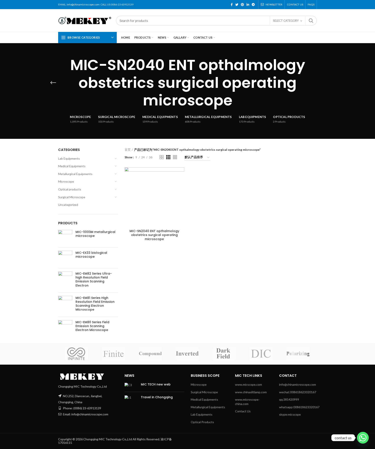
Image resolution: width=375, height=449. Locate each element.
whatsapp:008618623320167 (299, 407)
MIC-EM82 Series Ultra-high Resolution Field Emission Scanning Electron (94, 279)
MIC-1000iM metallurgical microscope (95, 234)
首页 (128, 149)
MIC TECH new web (156, 384)
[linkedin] (247, 4)
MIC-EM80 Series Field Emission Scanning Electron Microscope (92, 326)
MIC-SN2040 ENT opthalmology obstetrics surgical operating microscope (154, 235)
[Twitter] (237, 4)
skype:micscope (290, 414)
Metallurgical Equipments (75, 174)
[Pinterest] (242, 4)
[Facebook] (231, 4)
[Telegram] (253, 4)
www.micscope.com (248, 384)
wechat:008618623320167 (297, 392)
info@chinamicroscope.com (83, 4)
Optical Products (202, 422)
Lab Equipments (69, 158)
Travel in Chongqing (157, 397)
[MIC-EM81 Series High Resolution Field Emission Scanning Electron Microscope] (65, 304)
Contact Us (243, 411)
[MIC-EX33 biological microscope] (65, 258)
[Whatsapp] (363, 438)
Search (311, 21)
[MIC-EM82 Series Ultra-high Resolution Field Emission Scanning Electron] (65, 280)
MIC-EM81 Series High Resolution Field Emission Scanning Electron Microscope (95, 304)
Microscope (66, 181)
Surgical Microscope (71, 197)
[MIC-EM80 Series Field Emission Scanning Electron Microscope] (65, 327)
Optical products (69, 189)
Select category (286, 20)
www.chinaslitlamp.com (251, 392)
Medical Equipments (72, 166)
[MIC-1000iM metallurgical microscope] (65, 237)
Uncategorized (68, 204)
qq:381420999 (289, 399)
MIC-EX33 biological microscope (91, 255)
